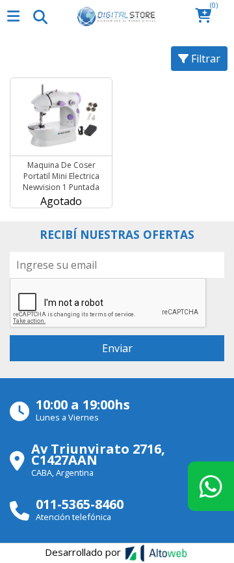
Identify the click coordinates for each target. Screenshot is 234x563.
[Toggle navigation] (39, 16)
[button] (207, 16)
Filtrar (204, 58)
